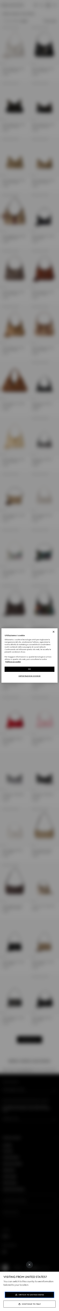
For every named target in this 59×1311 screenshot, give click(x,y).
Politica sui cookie (13, 662)
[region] (29, 655)
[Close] (29, 1264)
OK (29, 669)
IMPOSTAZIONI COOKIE (29, 676)
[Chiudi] (53, 632)
